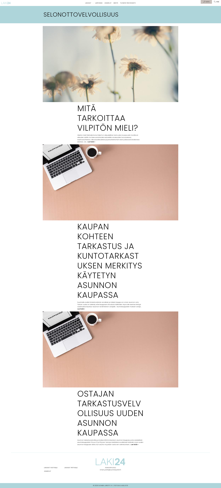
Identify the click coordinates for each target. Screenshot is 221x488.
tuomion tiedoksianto (128, 3)
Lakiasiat (88, 3)
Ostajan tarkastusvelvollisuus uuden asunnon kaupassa (110, 413)
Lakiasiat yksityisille (50, 468)
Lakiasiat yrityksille (71, 468)
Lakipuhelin (98, 3)
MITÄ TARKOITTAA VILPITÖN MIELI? (107, 118)
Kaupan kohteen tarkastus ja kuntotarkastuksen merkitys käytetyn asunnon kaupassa (109, 261)
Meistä (116, 3)
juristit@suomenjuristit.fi (112, 470)
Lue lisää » (91, 142)
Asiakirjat (107, 3)
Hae (217, 2)
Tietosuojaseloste (121, 486)
